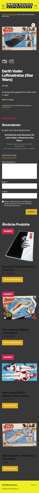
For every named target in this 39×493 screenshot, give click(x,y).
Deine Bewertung (9, 155)
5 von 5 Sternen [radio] (15, 157)
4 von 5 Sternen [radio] (12, 157)
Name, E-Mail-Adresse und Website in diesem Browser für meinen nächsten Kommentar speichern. (18, 203)
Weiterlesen (10, 405)
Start (3, 14)
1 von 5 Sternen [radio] (3, 157)
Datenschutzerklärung (10, 489)
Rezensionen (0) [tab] (9, 118)
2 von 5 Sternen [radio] (6, 157)
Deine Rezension (9, 162)
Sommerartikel (11, 14)
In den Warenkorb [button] (12, 280)
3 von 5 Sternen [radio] (9, 157)
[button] (33, 25)
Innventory (13, 485)
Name (5, 182)
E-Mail (5, 192)
